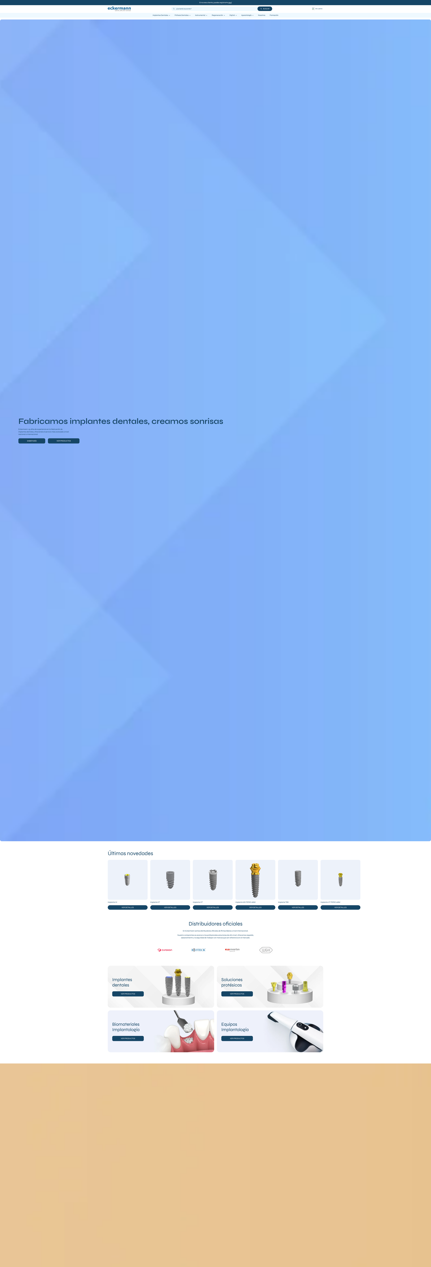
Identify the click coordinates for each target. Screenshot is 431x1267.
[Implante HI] (128, 880)
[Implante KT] (170, 880)
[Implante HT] (213, 880)
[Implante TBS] (298, 880)
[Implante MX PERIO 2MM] (255, 880)
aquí (230, 2)
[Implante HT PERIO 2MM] (340, 880)
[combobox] (216, 9)
